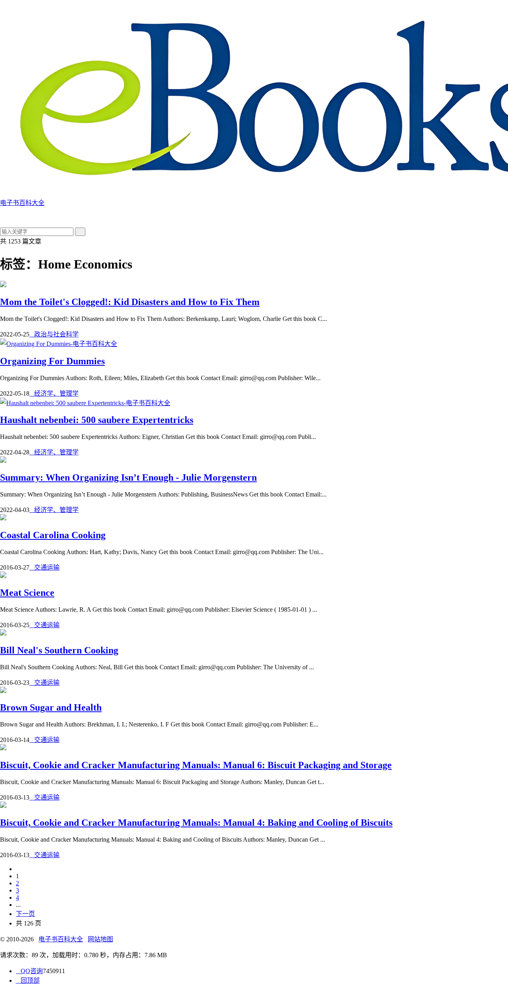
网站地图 (100, 939)
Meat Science (27, 592)
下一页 (25, 913)
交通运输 (44, 567)
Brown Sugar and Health (51, 707)
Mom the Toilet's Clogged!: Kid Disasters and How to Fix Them (130, 302)
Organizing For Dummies (52, 361)
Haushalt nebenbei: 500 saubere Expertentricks (96, 420)
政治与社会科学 (54, 334)
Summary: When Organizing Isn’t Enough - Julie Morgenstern (128, 477)
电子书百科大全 (60, 939)
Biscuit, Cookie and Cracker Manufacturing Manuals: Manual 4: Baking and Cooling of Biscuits (196, 822)
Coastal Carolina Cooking (53, 535)
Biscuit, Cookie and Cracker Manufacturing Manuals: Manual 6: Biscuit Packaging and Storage (196, 765)
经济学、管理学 (54, 393)
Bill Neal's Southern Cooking (59, 650)
